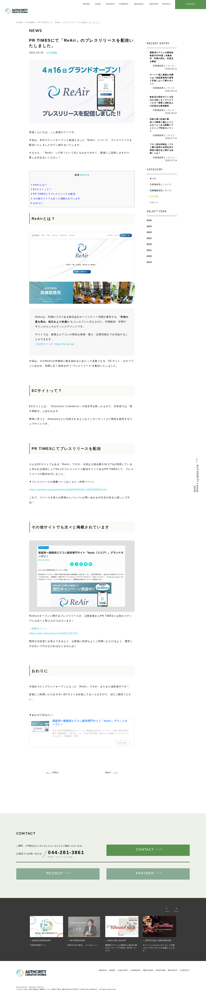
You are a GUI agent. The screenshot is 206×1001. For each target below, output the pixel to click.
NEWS (112, 970)
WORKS (103, 970)
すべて (153, 178)
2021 (149, 250)
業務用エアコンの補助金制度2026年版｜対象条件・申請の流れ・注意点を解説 (161, 57)
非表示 (84, 175)
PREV (55, 772)
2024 (149, 232)
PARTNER (161, 970)
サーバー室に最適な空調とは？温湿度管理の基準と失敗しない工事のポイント (161, 79)
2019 (149, 262)
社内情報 (52, 52)
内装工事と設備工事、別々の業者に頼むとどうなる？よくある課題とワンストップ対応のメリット (161, 125)
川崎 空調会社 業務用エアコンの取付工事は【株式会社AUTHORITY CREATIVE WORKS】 (63, 989)
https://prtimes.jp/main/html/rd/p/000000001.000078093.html (68, 489)
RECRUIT (172, 970)
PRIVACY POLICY (36, 987)
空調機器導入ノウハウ (160, 184)
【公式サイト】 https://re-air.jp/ (54, 344)
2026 (149, 220)
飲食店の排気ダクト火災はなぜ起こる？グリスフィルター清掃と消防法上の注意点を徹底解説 (161, 101)
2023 (149, 238)
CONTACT (185, 970)
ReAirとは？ (39, 184)
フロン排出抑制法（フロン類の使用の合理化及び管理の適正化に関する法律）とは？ (161, 148)
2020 (149, 256)
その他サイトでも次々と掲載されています (55, 198)
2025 (149, 226)
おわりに (37, 203)
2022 (149, 244)
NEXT (108, 772)
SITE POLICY (22, 987)
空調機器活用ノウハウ (160, 190)
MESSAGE (148, 970)
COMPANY (135, 970)
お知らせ (154, 202)
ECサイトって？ (41, 189)
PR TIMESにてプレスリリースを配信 (53, 194)
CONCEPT (123, 970)
